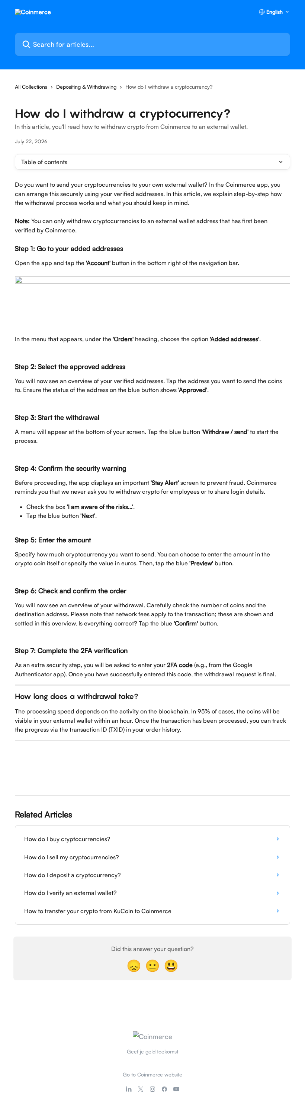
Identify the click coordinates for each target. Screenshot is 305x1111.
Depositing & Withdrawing (86, 87)
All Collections (31, 87)
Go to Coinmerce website (152, 1074)
